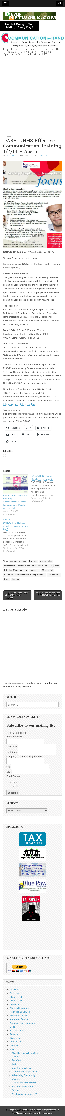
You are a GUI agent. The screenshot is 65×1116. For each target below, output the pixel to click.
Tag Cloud (17, 1060)
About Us (14, 1045)
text (16, 786)
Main (12, 1049)
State (9, 771)
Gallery (15, 1090)
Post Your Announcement (24, 1082)
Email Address (14, 736)
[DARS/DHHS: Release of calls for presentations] (45, 488)
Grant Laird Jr (11, 155)
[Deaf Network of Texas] (30, 14)
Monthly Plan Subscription (25, 1053)
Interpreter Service (19, 1019)
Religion (14, 1034)
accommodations (18, 561)
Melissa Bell (47, 570)
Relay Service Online (22, 1086)
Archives (14, 989)
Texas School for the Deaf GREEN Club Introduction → (48, 595)
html (17, 782)
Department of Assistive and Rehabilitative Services (28, 566)
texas (6, 579)
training (15, 579)
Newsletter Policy (18, 1015)
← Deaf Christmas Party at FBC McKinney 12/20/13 (16, 595)
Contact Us (15, 1041)
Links (12, 1027)
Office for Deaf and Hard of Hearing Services (24, 575)
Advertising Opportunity (23, 1075)
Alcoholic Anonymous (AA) (25, 1094)
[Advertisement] (32, 99)
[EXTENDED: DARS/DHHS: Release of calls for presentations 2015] (17, 535)
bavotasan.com (45, 1113)
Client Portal (16, 997)
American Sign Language (22, 1023)
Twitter (15, 1064)
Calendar (16, 1079)
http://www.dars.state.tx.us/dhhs (19, 404)
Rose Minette (54, 575)
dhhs (57, 566)
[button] (32, 204)
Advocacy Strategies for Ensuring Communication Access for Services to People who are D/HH (15, 501)
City (8, 766)
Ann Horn (33, 561)
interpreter (34, 570)
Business (14, 993)
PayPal (15, 1056)
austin (43, 561)
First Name (12, 746)
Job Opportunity (18, 1030)
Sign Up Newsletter (21, 1068)
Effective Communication (15, 570)
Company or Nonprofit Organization (24, 756)
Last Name (12, 752)
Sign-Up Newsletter (19, 1008)
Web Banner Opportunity (24, 1071)
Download (15, 1004)
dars (50, 561)
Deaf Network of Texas (31, 1110)
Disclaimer (15, 1038)
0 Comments (41, 155)
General (7, 136)
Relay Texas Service (20, 1012)
